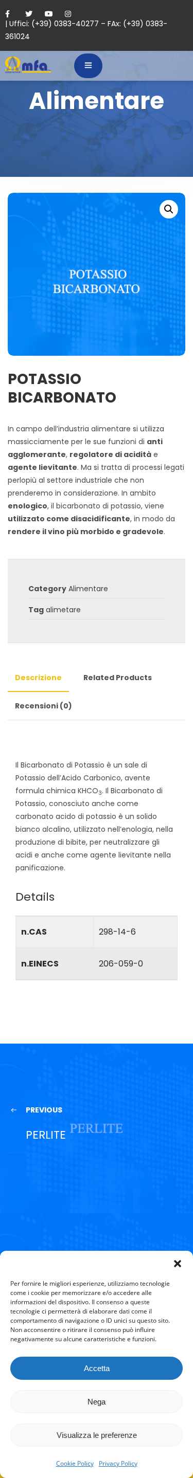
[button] (177, 1263)
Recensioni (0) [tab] (43, 706)
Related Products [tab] (117, 677)
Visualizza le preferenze (97, 1435)
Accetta (97, 1368)
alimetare (63, 610)
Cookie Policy (75, 1463)
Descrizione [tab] (38, 677)
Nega (96, 1401)
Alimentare (88, 588)
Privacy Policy (118, 1463)
